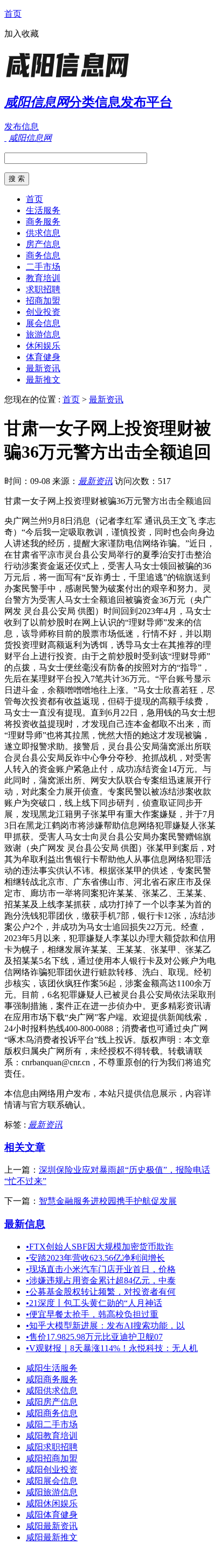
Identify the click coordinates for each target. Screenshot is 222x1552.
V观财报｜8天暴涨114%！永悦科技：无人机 (112, 1348)
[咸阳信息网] (71, 77)
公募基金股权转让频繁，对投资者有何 (101, 1291)
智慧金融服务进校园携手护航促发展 (108, 1200)
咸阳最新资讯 (52, 1526)
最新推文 (43, 379)
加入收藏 (21, 33)
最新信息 (24, 1224)
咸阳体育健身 (52, 1514)
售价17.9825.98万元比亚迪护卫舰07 (94, 1336)
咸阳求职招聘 (52, 1447)
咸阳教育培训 (52, 1435)
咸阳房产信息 (52, 1401)
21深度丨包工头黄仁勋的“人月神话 (94, 1303)
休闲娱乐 (43, 345)
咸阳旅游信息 (52, 1492)
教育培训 (43, 278)
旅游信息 (43, 334)
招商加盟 (43, 300)
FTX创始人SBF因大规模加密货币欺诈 (100, 1246)
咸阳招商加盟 (52, 1458)
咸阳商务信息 (52, 1413)
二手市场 (43, 266)
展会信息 (43, 323)
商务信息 (43, 255)
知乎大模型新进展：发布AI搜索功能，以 (105, 1325)
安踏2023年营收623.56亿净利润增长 (95, 1257)
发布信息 (21, 126)
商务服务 (43, 221)
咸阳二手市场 (52, 1424)
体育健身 (43, 357)
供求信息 (43, 232)
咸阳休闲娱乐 (52, 1503)
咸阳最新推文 (52, 1537)
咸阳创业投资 (52, 1469)
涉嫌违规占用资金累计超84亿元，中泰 (101, 1280)
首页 (13, 13)
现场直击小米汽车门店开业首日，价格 (101, 1269)
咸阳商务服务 (52, 1379)
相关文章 (24, 1147)
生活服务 (43, 210)
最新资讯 (43, 368)
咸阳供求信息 (52, 1390)
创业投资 (43, 311)
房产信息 (43, 244)
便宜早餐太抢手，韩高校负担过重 (92, 1314)
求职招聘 (43, 289)
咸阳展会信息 (52, 1480)
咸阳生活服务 (52, 1368)
